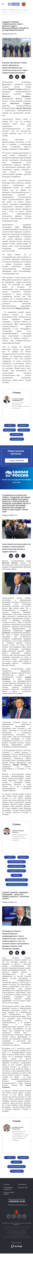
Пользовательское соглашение (16, 1230)
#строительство (17, 439)
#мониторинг (24, 430)
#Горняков (23, 1157)
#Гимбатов (23, 857)
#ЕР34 (10, 425)
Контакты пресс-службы (8, 1193)
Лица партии (22, 1184)
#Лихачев (16, 875)
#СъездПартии (16, 1171)
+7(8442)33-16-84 (16, 1201)
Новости (26, 9)
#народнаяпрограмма (17, 861)
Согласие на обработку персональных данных (16, 1237)
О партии (6, 1184)
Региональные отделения (8, 1188)
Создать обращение (16, 460)
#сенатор (16, 1162)
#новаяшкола (9, 430)
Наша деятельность (15, 9)
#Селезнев (23, 425)
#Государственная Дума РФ (17, 884)
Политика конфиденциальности (16, 1232)
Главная (4, 9)
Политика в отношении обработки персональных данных (16, 1234)
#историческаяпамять (16, 866)
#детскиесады (16, 434)
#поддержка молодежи (16, 871)
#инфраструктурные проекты (16, 880)
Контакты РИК (22, 1187)
